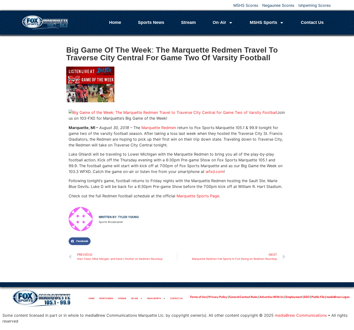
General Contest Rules (243, 296)
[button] (80, 241)
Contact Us (312, 23)
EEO (307, 296)
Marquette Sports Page (198, 195)
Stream (188, 23)
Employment (294, 296)
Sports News (151, 23)
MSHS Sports (263, 23)
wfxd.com (215, 171)
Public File (318, 296)
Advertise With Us (272, 296)
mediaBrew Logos (338, 296)
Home (115, 23)
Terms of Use (198, 296)
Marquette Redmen (158, 127)
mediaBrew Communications (301, 315)
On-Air (219, 23)
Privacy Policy (218, 296)
